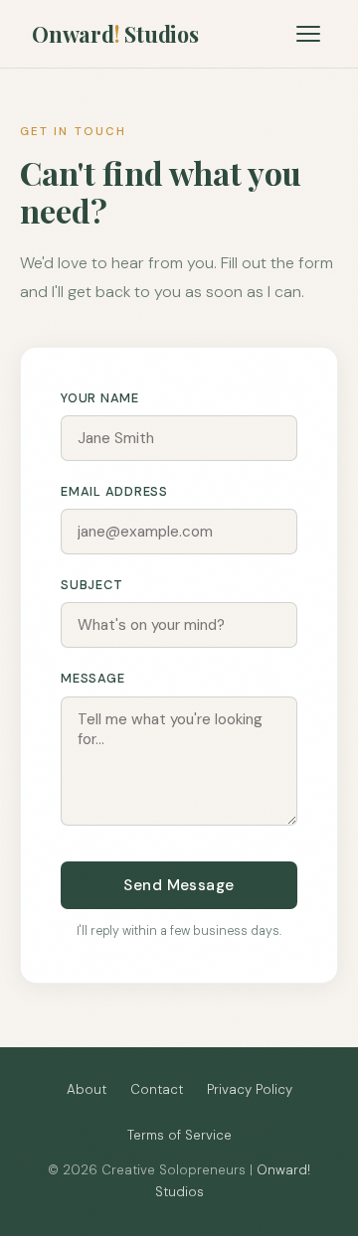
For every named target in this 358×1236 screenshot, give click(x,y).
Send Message (178, 885)
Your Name (100, 397)
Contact (156, 1089)
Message (92, 678)
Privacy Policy (249, 1089)
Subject (91, 584)
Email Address (114, 491)
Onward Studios (115, 34)
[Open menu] (307, 34)
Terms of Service (179, 1135)
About (86, 1089)
